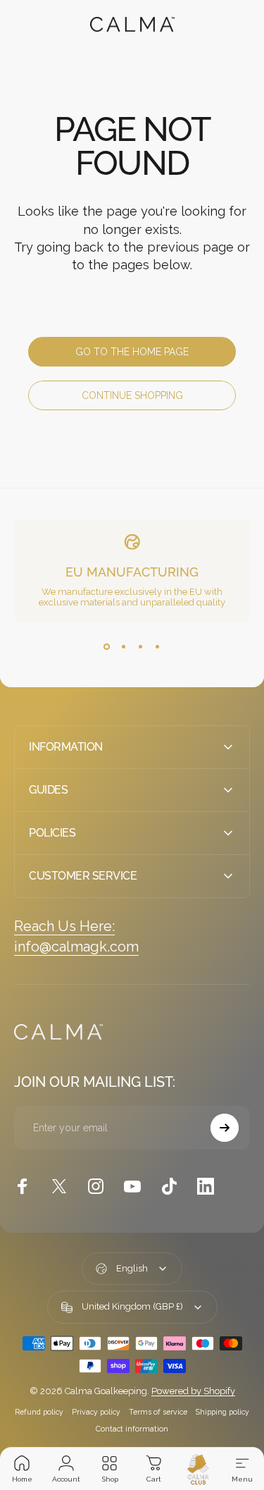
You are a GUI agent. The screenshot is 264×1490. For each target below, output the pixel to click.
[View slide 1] (107, 647)
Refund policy (39, 1412)
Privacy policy (96, 1412)
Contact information (132, 1428)
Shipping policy (222, 1412)
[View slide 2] (123, 647)
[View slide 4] (157, 647)
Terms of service (158, 1412)
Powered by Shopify (193, 1391)
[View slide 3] (140, 647)
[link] (64, 926)
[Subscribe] (224, 1128)
